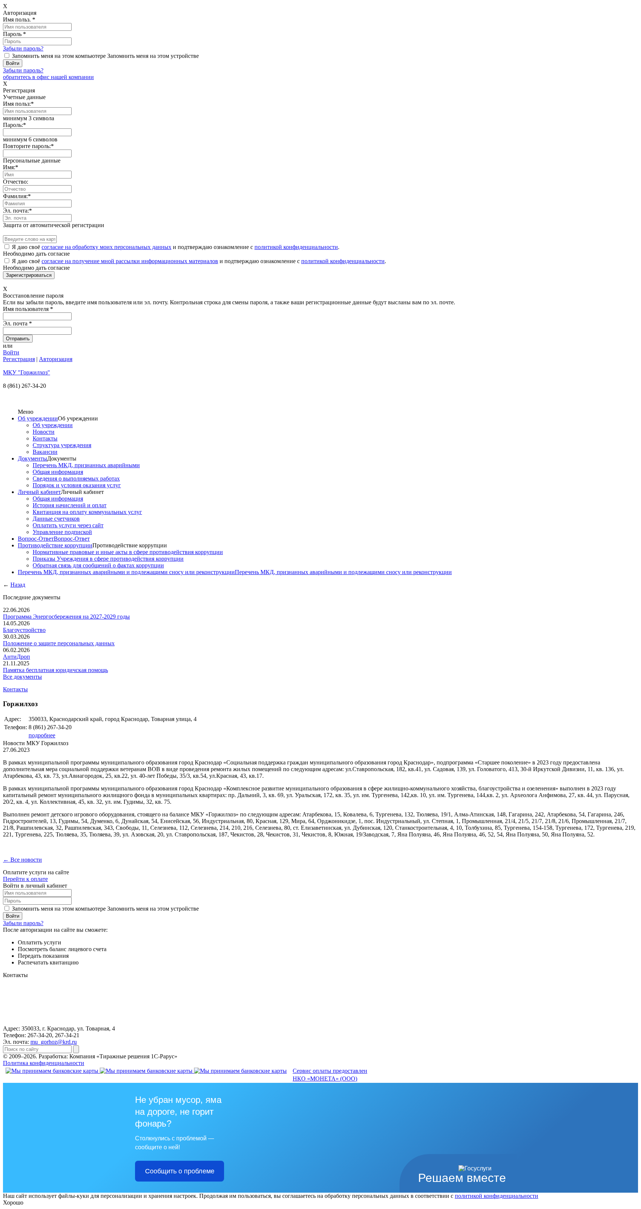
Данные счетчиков (56, 518)
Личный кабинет (39, 492)
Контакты (45, 438)
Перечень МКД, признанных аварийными (86, 465)
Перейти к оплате (25, 879)
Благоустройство (24, 630)
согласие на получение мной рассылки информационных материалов (130, 261)
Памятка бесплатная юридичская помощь (55, 670)
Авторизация (55, 359)
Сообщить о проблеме (179, 1171)
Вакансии (45, 452)
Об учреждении (38, 418)
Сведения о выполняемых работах (76, 478)
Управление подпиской (62, 532)
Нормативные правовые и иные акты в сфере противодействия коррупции (128, 552)
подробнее (42, 735)
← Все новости (22, 859)
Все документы (22, 677)
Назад (17, 584)
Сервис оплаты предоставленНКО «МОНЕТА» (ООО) (330, 1075)
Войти (11, 352)
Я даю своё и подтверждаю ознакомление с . (175, 247)
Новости (44, 432)
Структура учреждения (62, 445)
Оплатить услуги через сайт (68, 525)
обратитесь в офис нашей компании (48, 77)
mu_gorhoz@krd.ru (53, 1042)
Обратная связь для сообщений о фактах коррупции (98, 565)
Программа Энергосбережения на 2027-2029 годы (66, 616)
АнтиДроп (16, 656)
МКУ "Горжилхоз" (26, 372)
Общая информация (58, 472)
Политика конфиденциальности (43, 1063)
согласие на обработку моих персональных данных (106, 247)
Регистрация (19, 359)
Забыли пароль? (23, 48)
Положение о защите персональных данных (59, 643)
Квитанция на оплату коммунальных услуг (87, 512)
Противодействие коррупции (55, 545)
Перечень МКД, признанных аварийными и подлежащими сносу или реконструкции (126, 572)
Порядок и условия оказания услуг (77, 485)
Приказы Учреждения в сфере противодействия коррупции (108, 559)
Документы (32, 458)
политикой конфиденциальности (296, 247)
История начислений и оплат (69, 505)
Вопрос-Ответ (36, 538)
